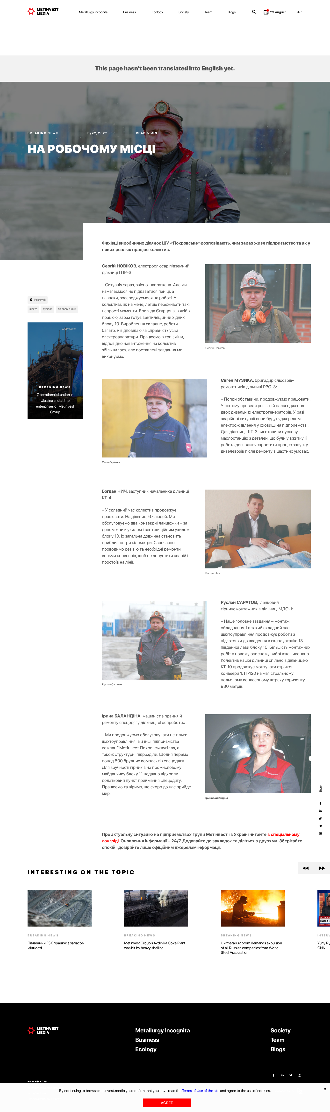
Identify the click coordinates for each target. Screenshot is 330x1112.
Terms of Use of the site (200, 1090)
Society (184, 12)
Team (208, 12)
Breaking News (44, 133)
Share (320, 788)
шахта (33, 309)
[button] (306, 868)
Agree (167, 1103)
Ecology (157, 12)
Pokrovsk (40, 299)
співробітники (67, 309)
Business (129, 12)
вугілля (47, 309)
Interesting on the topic (81, 872)
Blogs (232, 12)
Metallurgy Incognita (93, 12)
